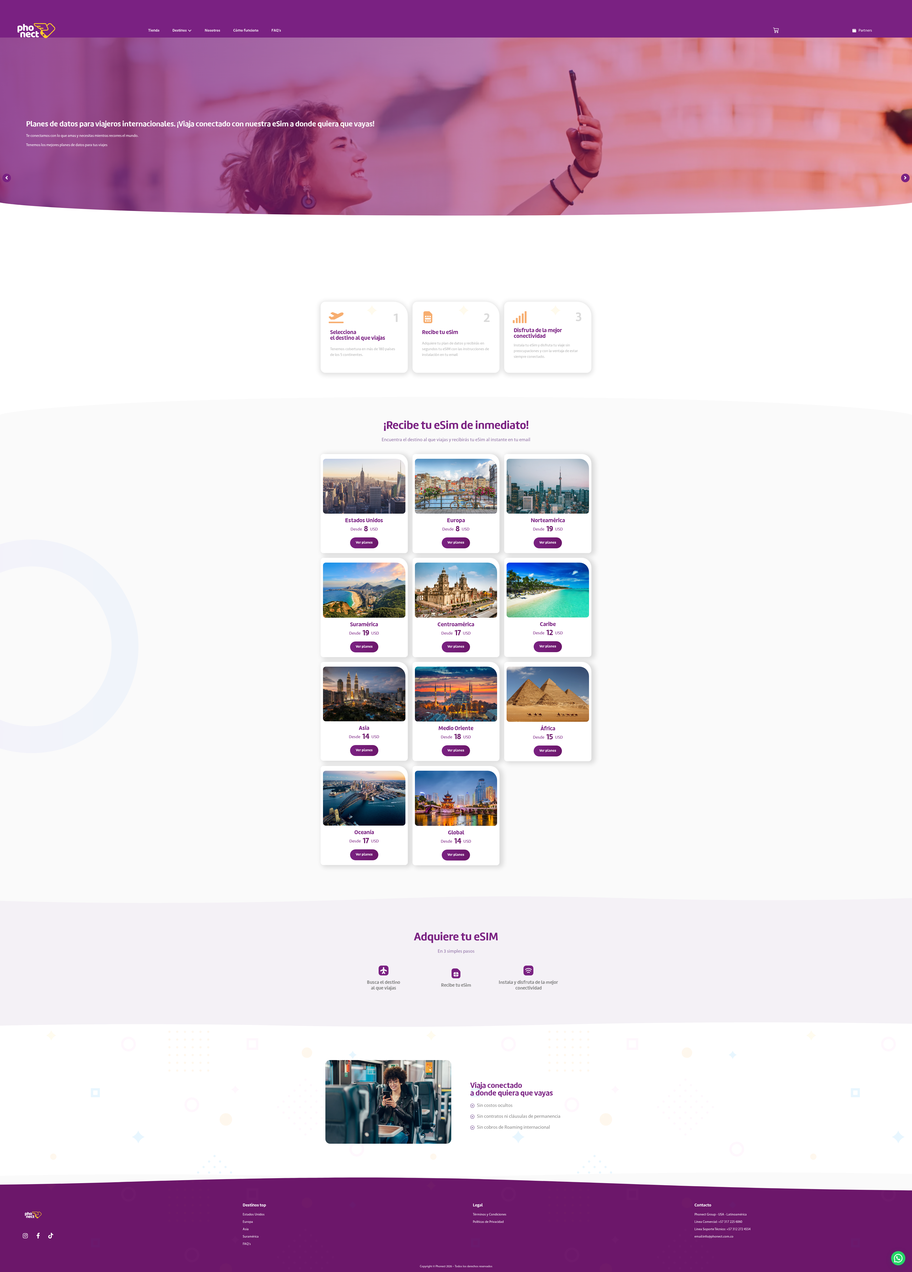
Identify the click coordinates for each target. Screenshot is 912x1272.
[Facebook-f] (38, 1236)
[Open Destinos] (190, 30)
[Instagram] (25, 1236)
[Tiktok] (51, 1236)
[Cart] (776, 31)
